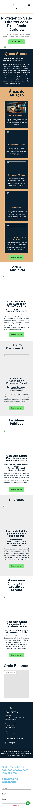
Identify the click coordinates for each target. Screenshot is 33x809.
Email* (4, 794)
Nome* (4, 789)
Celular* (4, 799)
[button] (28, 5)
